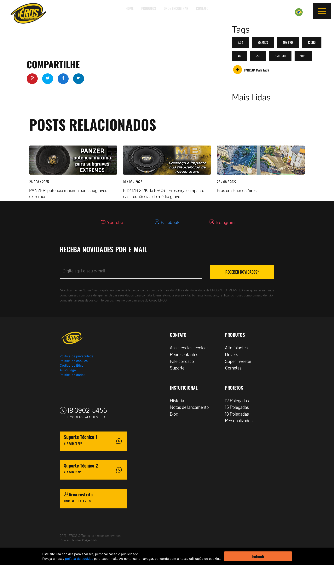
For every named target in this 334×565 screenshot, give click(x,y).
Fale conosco (182, 361)
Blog (174, 414)
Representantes (184, 355)
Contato (202, 8)
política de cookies (79, 559)
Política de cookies (74, 361)
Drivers (231, 355)
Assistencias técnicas (189, 348)
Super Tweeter (238, 361)
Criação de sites (71, 540)
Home (130, 8)
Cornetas (233, 368)
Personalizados (238, 421)
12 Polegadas (237, 401)
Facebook (170, 223)
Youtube (115, 223)
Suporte (177, 368)
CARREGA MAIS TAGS (256, 70)
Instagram (225, 223)
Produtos (148, 8)
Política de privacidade (76, 356)
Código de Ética (72, 365)
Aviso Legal (68, 370)
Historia (177, 401)
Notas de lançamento (189, 407)
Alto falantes (236, 348)
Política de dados (72, 375)
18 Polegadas (237, 414)
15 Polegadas (237, 407)
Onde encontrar (176, 8)
